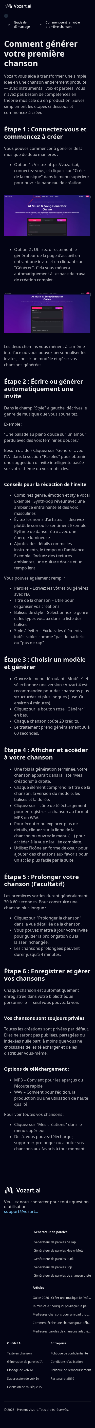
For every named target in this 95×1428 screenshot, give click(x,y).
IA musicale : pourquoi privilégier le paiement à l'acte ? (62, 1306)
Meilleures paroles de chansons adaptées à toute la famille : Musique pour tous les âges (62, 1331)
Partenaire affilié (62, 1378)
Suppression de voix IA (23, 1378)
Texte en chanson (19, 1353)
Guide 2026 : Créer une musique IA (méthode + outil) (62, 1298)
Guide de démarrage (22, 24)
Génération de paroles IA (25, 1362)
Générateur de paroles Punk (53, 1259)
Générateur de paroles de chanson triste (62, 1275)
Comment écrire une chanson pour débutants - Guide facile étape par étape (62, 1323)
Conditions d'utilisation (67, 1362)
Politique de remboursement (71, 1370)
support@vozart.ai (22, 1211)
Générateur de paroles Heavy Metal (59, 1250)
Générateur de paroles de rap (55, 1242)
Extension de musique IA (24, 1387)
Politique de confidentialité (69, 1353)
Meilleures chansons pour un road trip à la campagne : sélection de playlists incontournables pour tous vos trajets (62, 1314)
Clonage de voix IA (20, 1370)
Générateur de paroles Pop (53, 1267)
